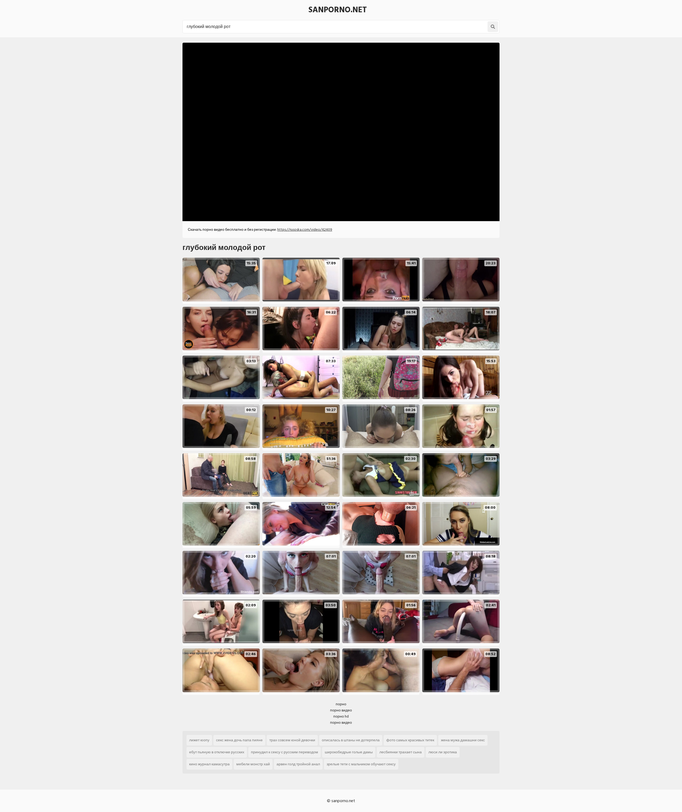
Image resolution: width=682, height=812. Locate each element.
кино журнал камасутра (209, 764)
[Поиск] (493, 26)
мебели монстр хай (253, 764)
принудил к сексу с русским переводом (284, 752)
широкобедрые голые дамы (349, 752)
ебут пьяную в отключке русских (216, 752)
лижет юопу (199, 740)
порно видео (341, 710)
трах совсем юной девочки (292, 740)
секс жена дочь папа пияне (239, 740)
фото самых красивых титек (410, 740)
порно (341, 704)
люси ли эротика (442, 752)
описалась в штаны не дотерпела (351, 740)
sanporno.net (337, 9)
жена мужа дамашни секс (463, 740)
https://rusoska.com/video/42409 (304, 229)
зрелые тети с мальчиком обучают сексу (361, 764)
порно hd (341, 716)
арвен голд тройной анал (298, 764)
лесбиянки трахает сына (400, 752)
